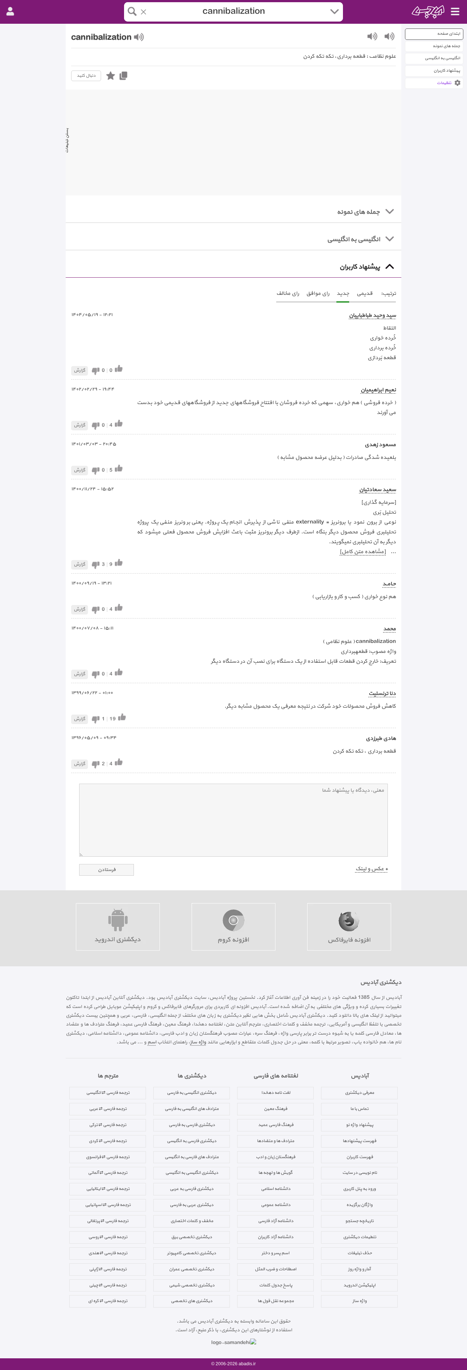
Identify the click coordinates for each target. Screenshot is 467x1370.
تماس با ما (359, 1108)
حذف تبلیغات (359, 1253)
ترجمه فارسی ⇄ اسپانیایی (108, 1205)
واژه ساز (198, 1042)
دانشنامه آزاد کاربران (275, 1237)
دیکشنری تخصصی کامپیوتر (191, 1253)
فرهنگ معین (275, 1108)
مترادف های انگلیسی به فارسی (192, 1108)
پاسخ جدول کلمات (275, 1285)
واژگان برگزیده (359, 1205)
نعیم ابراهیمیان (378, 390)
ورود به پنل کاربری (359, 1189)
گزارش (79, 370)
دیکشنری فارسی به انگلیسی (191, 1141)
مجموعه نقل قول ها (276, 1301)
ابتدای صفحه (448, 34)
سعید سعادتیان (377, 490)
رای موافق (317, 293)
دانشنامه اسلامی (275, 1189)
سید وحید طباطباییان (372, 315)
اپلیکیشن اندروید (359, 1285)
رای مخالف (287, 293)
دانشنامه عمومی (275, 1205)
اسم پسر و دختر (275, 1253)
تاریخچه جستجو (359, 1221)
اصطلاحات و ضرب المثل (275, 1269)
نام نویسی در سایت (359, 1172)
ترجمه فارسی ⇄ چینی (108, 1285)
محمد (389, 629)
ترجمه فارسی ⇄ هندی (107, 1253)
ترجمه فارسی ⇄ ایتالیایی (108, 1189)
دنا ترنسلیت (382, 693)
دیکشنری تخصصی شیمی (192, 1285)
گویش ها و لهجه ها (275, 1172)
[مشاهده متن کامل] (363, 552)
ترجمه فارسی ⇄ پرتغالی (107, 1221)
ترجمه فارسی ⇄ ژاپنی (108, 1269)
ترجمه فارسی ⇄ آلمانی (107, 1172)
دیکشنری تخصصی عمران (191, 1269)
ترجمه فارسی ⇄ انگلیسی (108, 1092)
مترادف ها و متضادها (275, 1141)
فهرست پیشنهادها (359, 1141)
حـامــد (389, 584)
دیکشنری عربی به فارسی (191, 1205)
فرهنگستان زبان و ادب (275, 1157)
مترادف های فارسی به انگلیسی (192, 1157)
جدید (342, 293)
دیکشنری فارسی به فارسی (192, 1125)
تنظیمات (444, 83)
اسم (151, 1042)
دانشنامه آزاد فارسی (275, 1221)
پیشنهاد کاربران (446, 71)
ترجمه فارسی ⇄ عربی (108, 1108)
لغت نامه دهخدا (275, 1092)
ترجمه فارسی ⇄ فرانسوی (108, 1157)
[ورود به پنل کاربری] (10, 11)
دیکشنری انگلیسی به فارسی (191, 1092)
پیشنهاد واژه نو (359, 1125)
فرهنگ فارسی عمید (275, 1125)
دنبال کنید (86, 75)
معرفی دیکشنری (359, 1092)
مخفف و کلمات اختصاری (191, 1221)
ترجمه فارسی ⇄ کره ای (107, 1301)
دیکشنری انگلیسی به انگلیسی (191, 1172)
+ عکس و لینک (371, 869)
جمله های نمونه (446, 46)
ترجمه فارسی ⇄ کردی (108, 1141)
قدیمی (364, 293)
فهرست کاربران (359, 1157)
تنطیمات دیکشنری (359, 1237)
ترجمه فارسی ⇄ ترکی (107, 1125)
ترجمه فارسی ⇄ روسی (107, 1237)
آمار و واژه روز (359, 1269)
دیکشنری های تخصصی (191, 1301)
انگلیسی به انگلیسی (442, 58)
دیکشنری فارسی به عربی (191, 1189)
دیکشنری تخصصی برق (191, 1237)
